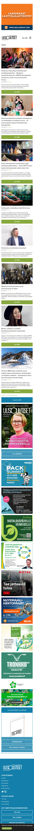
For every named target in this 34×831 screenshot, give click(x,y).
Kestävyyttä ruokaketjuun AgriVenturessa (15, 208)
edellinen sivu (5, 395)
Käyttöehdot (4, 786)
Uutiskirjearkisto (17, 742)
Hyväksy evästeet (6, 828)
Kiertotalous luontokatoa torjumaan (13, 248)
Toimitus (3, 778)
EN (23, 38)
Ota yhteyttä (4, 783)
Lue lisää (17, 92)
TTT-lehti (3, 799)
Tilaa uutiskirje (17, 817)
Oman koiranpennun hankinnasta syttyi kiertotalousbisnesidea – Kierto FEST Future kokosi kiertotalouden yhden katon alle (16, 165)
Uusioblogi (9, 250)
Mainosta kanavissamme (17, 822)
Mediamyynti (4, 780)
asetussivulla (29, 825)
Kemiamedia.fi (5, 801)
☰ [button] (30, 37)
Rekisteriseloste (5, 788)
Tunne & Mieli (5, 804)
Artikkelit (10, 82)
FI (26, 38)
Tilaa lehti (17, 812)
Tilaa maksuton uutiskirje (17, 747)
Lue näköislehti (17, 454)
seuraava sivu (14, 395)
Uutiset (9, 210)
